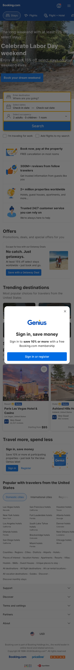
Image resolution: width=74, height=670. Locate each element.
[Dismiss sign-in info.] (65, 311)
